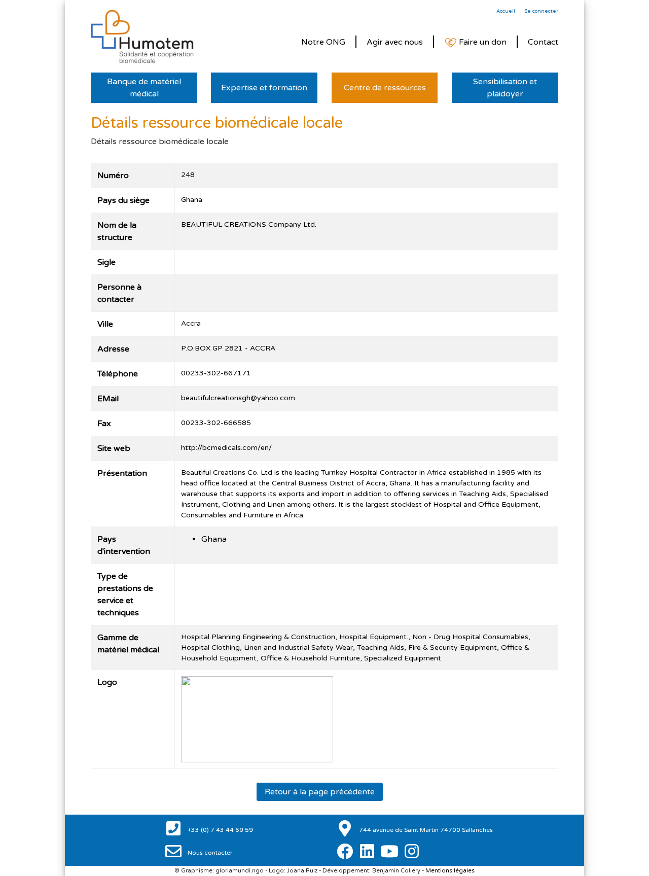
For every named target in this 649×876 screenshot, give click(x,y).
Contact (543, 42)
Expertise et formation (264, 88)
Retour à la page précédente (320, 792)
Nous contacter (209, 852)
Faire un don (482, 42)
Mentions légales (450, 870)
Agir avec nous (395, 42)
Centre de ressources (385, 88)
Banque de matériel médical (144, 88)
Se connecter (541, 11)
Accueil (505, 11)
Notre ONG (323, 42)
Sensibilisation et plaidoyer (505, 88)
